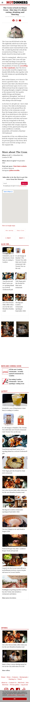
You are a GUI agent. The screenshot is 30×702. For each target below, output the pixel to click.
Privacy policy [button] (21, 695)
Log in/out (24, 685)
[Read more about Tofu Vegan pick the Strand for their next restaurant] (21, 276)
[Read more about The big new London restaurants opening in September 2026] (21, 297)
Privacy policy (14, 685)
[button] (10, 20)
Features (15, 677)
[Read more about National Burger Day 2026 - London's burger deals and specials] (14, 540)
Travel (19, 679)
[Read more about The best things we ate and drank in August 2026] (14, 521)
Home (3, 677)
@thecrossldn (14, 170)
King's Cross (20, 230)
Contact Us (12, 683)
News (8, 677)
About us (4, 683)
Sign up (24, 183)
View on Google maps (8, 225)
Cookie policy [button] (12, 695)
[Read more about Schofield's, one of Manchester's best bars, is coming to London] (8, 250)
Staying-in (12, 679)
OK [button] (15, 699)
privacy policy (22, 185)
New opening (9, 230)
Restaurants (24, 677)
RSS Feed (21, 683)
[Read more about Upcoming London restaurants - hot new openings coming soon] (5, 381)
